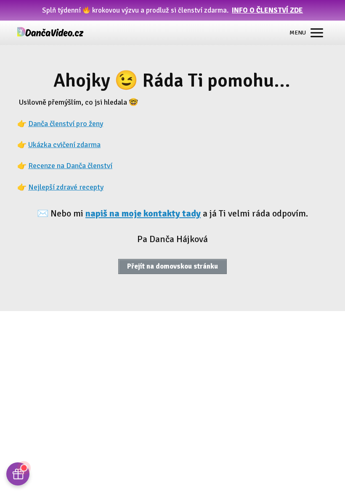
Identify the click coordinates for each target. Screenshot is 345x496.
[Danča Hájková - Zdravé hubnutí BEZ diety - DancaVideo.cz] (51, 32)
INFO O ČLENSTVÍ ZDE (267, 10)
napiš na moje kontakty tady (143, 213)
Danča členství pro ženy (65, 123)
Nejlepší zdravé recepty (66, 187)
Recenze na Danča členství (70, 165)
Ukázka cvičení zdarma (64, 144)
